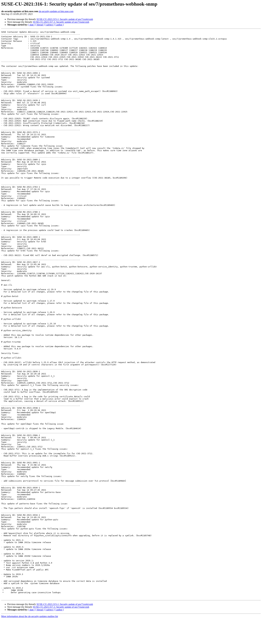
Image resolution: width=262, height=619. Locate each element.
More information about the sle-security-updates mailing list (29, 616)
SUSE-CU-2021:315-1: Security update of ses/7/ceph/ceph (65, 19)
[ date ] (31, 24)
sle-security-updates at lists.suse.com (56, 11)
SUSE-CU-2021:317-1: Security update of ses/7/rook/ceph (61, 22)
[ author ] (59, 24)
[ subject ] (49, 24)
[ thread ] (40, 24)
